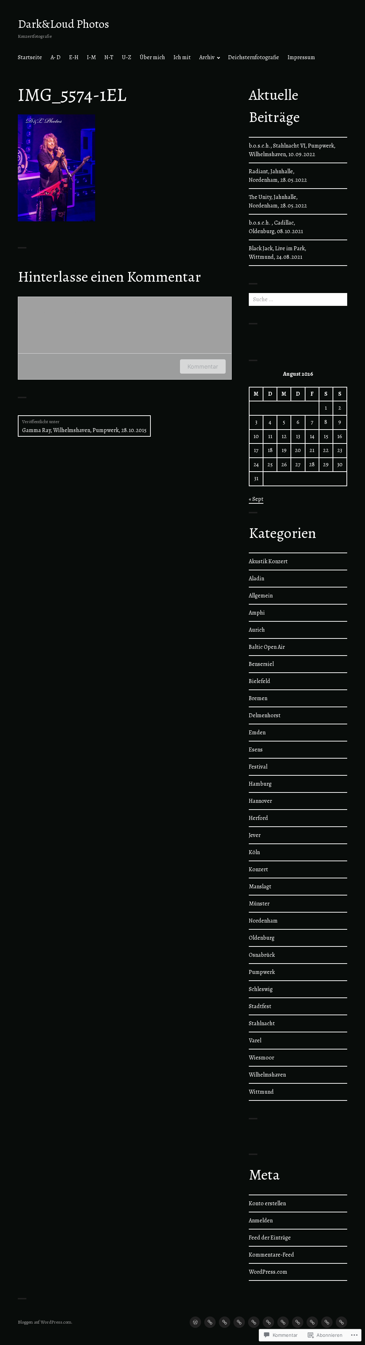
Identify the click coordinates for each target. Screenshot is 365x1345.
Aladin (256, 578)
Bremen (258, 698)
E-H (73, 57)
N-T (108, 57)
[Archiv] (312, 1322)
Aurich (257, 630)
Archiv (207, 57)
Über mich (152, 57)
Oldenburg (261, 938)
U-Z (126, 57)
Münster (259, 904)
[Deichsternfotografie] (327, 1322)
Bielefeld (259, 681)
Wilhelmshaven (267, 1075)
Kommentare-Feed (271, 1255)
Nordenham (263, 921)
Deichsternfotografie (253, 57)
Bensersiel (261, 664)
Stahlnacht (262, 1023)
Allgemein (261, 596)
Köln (254, 852)
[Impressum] (341, 1322)
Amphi (257, 613)
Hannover (260, 801)
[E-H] (224, 1322)
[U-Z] (268, 1322)
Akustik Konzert (268, 561)
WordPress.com (268, 1272)
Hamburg (260, 784)
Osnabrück (262, 955)
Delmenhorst (265, 715)
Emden (257, 732)
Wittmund (261, 1092)
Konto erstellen (267, 1203)
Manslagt (260, 886)
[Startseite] (195, 1322)
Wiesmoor (261, 1058)
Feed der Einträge (270, 1238)
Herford (258, 818)
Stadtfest (260, 1006)
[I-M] (239, 1322)
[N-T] (253, 1322)
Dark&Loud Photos (63, 24)
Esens (256, 750)
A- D (56, 57)
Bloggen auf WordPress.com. (45, 1322)
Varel (255, 1040)
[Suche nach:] (298, 299)
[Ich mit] (297, 1322)
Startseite (30, 57)
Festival (258, 767)
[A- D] (210, 1322)
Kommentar (202, 366)
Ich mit (182, 57)
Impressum (301, 57)
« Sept (256, 499)
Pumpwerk (262, 972)
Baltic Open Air (267, 647)
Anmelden (261, 1221)
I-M (91, 57)
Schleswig (261, 989)
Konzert (258, 869)
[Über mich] (283, 1322)
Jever (255, 835)
